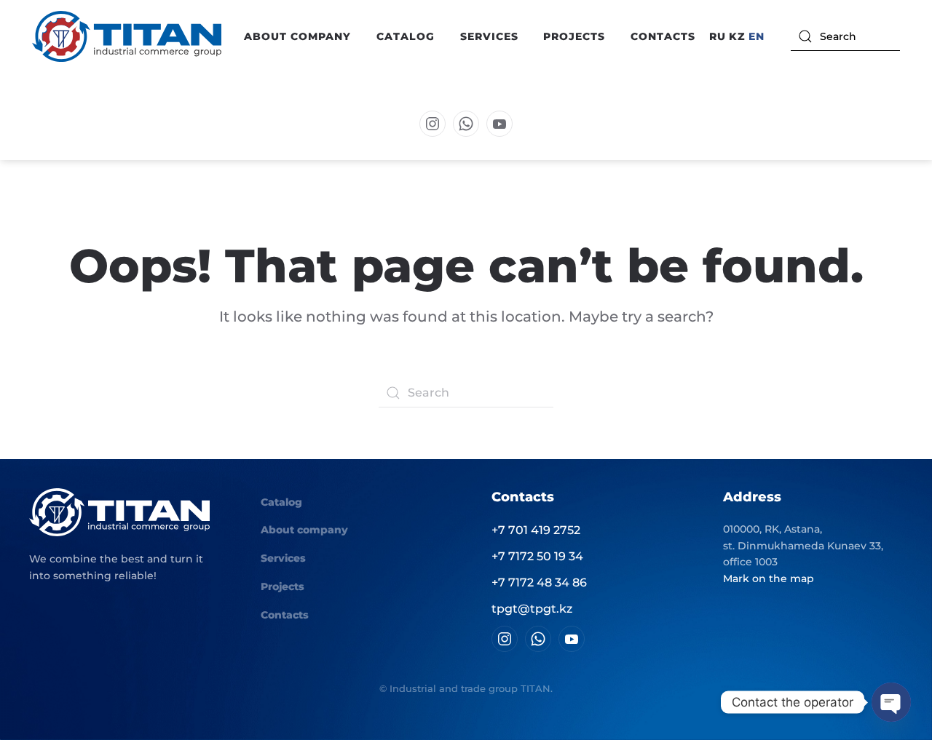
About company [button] (297, 36)
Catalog (281, 502)
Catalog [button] (405, 36)
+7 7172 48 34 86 (539, 582)
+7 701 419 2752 (535, 530)
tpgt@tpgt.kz (531, 609)
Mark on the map (768, 578)
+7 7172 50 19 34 (537, 556)
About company (304, 529)
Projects (574, 36)
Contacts (663, 36)
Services (489, 36)
